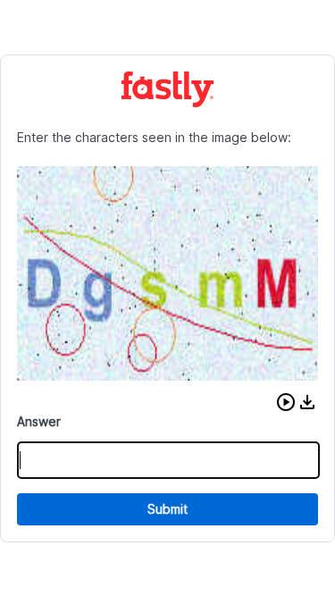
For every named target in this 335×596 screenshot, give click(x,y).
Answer (39, 421)
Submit (167, 508)
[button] (286, 402)
